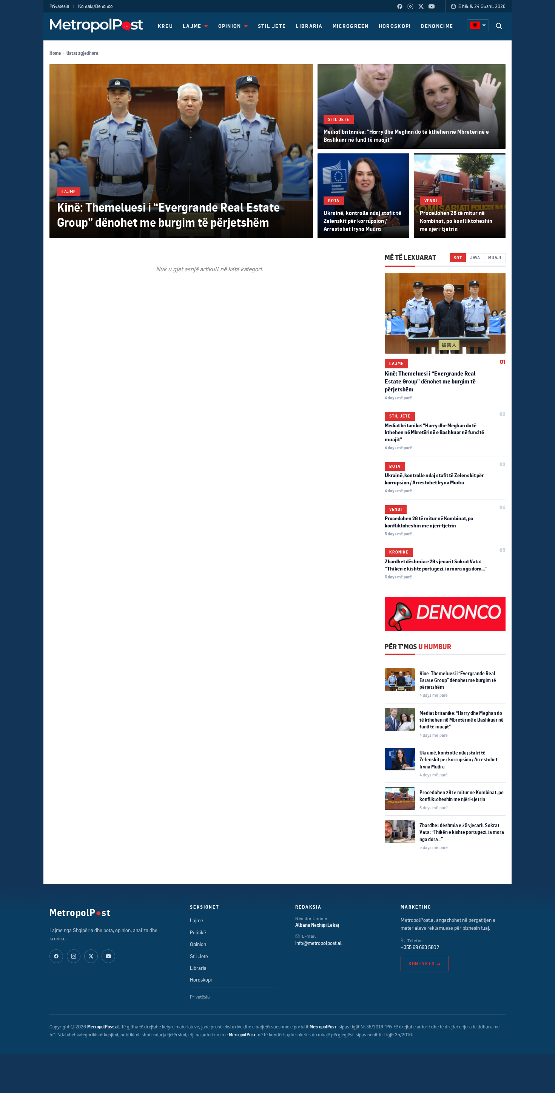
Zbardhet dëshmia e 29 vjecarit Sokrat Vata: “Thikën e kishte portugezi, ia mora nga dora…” (461, 832)
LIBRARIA (309, 26)
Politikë (198, 932)
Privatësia (59, 6)
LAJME (192, 26)
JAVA (475, 257)
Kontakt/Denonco (95, 6)
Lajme (69, 191)
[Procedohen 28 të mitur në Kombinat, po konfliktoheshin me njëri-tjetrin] (460, 195)
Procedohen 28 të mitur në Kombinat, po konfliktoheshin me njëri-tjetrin (456, 220)
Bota (333, 200)
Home (55, 53)
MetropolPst (79, 912)
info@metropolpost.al (318, 943)
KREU (165, 26)
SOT (458, 257)
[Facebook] (400, 6)
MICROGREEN (351, 26)
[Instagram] (410, 6)
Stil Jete (338, 119)
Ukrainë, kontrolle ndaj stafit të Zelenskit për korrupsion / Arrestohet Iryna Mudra (362, 220)
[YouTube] (432, 6)
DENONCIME (437, 26)
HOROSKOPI (395, 26)
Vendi (430, 200)
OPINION (229, 26)
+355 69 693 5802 (420, 947)
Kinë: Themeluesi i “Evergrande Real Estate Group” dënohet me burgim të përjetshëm (168, 214)
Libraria (198, 968)
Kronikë (399, 552)
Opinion (198, 944)
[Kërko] (499, 25)
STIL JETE (272, 26)
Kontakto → (425, 963)
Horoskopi (201, 980)
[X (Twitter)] (421, 6)
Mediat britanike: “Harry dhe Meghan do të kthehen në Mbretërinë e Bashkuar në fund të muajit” (434, 432)
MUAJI (494, 257)
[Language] (478, 25)
